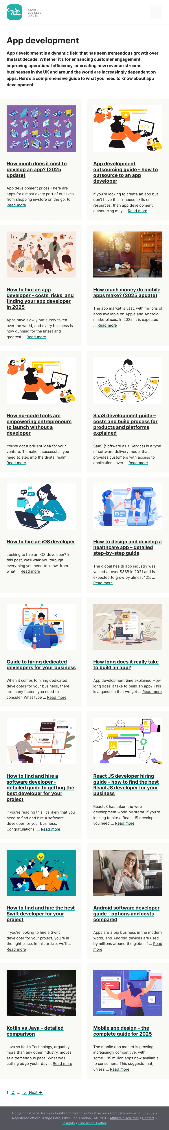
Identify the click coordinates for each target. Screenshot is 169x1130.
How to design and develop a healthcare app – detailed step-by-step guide (127, 547)
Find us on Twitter (92, 1123)
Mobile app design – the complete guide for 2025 (122, 1030)
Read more (16, 205)
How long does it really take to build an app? (126, 664)
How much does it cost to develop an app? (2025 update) (37, 169)
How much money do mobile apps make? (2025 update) (126, 292)
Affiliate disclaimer (124, 1118)
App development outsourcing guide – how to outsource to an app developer (125, 172)
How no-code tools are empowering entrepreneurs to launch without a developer (39, 424)
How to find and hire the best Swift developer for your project (41, 913)
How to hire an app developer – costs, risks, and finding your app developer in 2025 (40, 298)
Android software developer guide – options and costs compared (126, 913)
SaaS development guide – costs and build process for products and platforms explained (125, 424)
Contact (148, 1118)
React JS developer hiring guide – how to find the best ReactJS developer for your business (126, 784)
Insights (68, 1123)
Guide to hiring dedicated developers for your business (41, 664)
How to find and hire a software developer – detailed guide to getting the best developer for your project (40, 787)
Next (35, 1092)
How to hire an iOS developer (41, 541)
